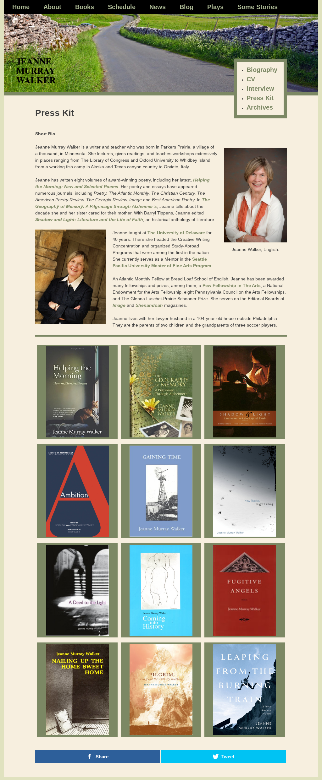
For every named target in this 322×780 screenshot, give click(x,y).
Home (21, 6)
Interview (260, 88)
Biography (262, 69)
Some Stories (257, 6)
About (52, 6)
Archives (260, 107)
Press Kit (260, 98)
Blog (186, 6)
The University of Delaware (176, 232)
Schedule (122, 6)
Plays (215, 6)
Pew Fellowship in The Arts (232, 285)
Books (84, 6)
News (157, 6)
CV (251, 79)
